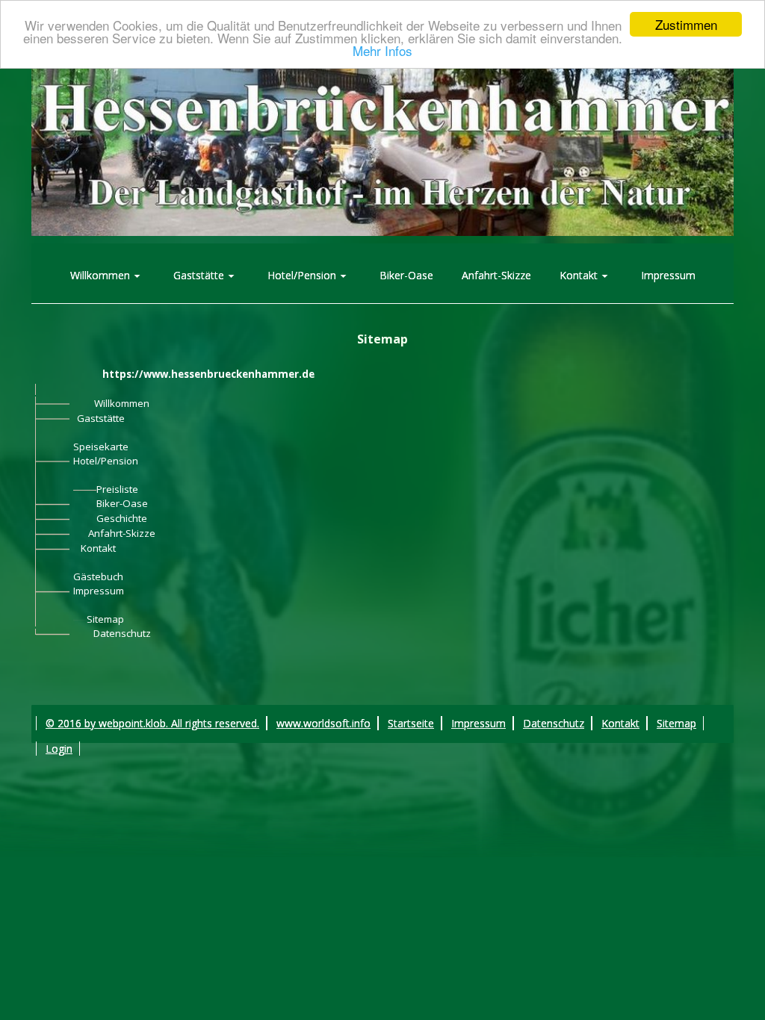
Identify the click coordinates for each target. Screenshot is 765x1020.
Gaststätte (101, 418)
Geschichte (121, 518)
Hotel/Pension (105, 460)
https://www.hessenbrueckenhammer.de (208, 374)
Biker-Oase (122, 503)
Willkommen (121, 403)
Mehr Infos (382, 50)
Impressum (98, 590)
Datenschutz (122, 633)
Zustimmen (686, 24)
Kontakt (98, 548)
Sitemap (105, 619)
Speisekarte (100, 446)
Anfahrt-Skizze (121, 533)
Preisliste (117, 489)
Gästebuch (98, 576)
